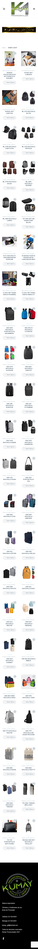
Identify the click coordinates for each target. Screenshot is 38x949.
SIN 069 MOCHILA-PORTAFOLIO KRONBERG (9, 330)
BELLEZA (24, 216)
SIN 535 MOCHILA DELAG (28, 552)
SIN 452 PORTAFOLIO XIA (28, 479)
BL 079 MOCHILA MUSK (9, 182)
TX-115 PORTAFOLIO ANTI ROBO (9, 842)
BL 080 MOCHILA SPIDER (28, 183)
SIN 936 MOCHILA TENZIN (9, 805)
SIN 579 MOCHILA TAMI (28, 697)
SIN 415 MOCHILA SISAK (9, 478)
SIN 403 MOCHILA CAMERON (28, 442)
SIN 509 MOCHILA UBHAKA (28, 516)
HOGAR (7, 70)
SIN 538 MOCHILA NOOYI (9, 587)
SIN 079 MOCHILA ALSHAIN (9, 368)
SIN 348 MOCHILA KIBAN (9, 441)
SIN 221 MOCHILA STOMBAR (28, 405)
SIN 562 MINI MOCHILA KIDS (9, 697)
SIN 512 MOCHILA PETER (9, 552)
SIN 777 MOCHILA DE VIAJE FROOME (28, 732)
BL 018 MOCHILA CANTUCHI (9, 147)
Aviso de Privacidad (8, 910)
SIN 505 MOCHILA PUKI (10, 515)
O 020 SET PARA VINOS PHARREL (9, 293)
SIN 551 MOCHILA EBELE (28, 660)
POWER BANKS (34, 253)
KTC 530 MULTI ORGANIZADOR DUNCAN (9, 257)
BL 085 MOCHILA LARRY (9, 219)
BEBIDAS (24, 801)
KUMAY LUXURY (13, 70)
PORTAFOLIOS (33, 475)
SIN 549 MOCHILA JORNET (9, 660)
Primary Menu (34, 8)
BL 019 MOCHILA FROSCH (28, 147)
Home (4, 48)
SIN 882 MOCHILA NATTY (28, 769)
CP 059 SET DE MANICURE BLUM (28, 220)
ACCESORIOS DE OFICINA (28, 70)
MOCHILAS (33, 109)
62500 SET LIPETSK (9, 112)
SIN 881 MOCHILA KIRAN (9, 769)
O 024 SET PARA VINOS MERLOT (28, 293)
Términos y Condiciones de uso (12, 907)
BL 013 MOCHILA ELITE (28, 112)
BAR (4, 70)
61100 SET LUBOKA (28, 73)
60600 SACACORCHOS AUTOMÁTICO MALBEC (9, 75)
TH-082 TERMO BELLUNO (28, 804)
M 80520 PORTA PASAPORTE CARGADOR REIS (28, 257)
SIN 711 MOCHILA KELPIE (9, 732)
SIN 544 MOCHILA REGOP (9, 623)
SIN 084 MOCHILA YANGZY (28, 368)
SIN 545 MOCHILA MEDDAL (28, 623)
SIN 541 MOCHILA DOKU (28, 587)
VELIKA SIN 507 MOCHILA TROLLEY (28, 842)
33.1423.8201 (12, 917)
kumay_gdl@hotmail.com (10, 925)
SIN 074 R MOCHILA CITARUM (28, 329)
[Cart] (4, 9)
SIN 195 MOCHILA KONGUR (9, 405)
